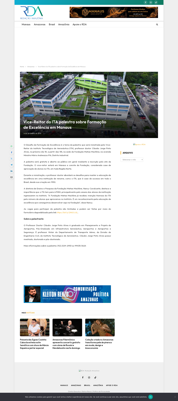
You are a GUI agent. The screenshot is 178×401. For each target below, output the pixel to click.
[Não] (175, 397)
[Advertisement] (89, 46)
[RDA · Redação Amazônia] (31, 13)
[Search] (157, 24)
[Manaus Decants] (114, 13)
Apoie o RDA (112, 385)
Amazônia (98, 385)
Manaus (64, 385)
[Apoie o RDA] (139, 144)
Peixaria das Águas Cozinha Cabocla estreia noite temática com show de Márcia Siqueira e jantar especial (34, 343)
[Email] (11, 177)
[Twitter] (11, 158)
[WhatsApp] (11, 146)
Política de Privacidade (101, 391)
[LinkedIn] (11, 171)
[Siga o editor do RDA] (67, 294)
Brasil (87, 385)
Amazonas (28, 115)
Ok (151, 397)
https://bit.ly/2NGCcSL (67, 212)
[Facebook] (11, 152)
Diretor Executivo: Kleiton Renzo (80, 391)
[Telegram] (11, 164)
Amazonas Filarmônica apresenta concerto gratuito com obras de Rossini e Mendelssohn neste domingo (66, 343)
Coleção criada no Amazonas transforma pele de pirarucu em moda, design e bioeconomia (99, 343)
